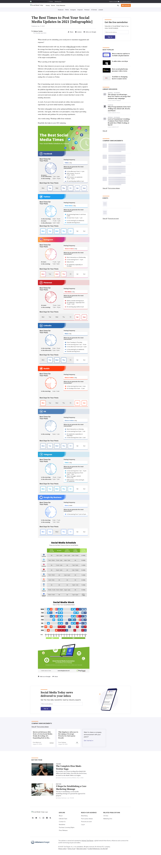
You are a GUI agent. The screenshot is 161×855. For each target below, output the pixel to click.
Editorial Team (63, 818)
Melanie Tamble (38, 31)
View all (105, 131)
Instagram (73, 9)
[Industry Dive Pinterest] (47, 818)
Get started (88, 740)
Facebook (60, 9)
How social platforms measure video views (120, 70)
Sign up (110, 37)
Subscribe (127, 5)
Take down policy (81, 848)
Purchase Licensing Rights (66, 827)
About (60, 816)
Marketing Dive (58, 1)
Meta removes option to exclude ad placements (121, 55)
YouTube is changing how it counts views (120, 78)
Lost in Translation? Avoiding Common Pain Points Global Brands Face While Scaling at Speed (119, 122)
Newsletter (62, 824)
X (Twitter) (94, 9)
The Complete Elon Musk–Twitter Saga (69, 767)
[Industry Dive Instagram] (43, 818)
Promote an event (113, 218)
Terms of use (71, 848)
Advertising (84, 816)
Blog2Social (71, 47)
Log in (83, 824)
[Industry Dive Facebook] (36, 818)
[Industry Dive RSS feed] (50, 818)
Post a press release (114, 188)
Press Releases (60, 5)
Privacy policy (62, 848)
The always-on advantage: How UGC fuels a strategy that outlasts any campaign (119, 96)
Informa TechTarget (87, 840)
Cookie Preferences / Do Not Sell (98, 848)
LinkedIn (101, 9)
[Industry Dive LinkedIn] (33, 818)
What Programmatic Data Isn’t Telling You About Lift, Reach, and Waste (119, 109)
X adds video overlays (120, 61)
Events (53, 5)
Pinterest (86, 9)
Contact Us (62, 821)
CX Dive (51, 1)
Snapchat (80, 9)
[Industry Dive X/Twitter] (40, 818)
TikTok (67, 9)
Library (48, 5)
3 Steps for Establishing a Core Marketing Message (71, 788)
